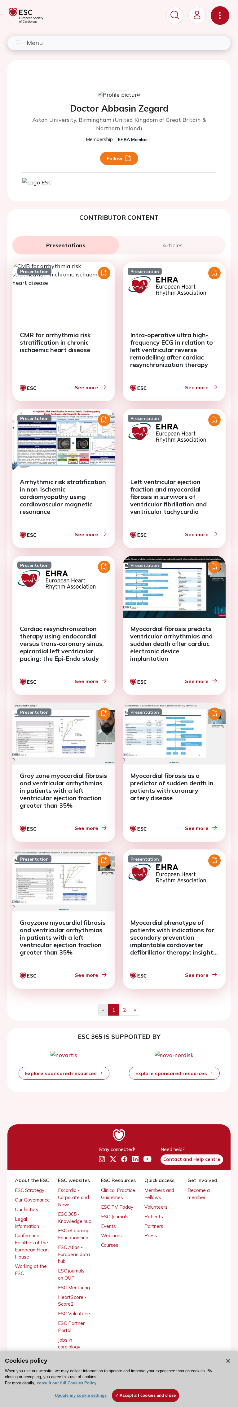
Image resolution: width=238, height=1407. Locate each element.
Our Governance (32, 1200)
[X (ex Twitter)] (113, 1159)
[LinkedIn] (135, 1159)
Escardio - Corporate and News (73, 1197)
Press (150, 1235)
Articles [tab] (172, 245)
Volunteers (156, 1207)
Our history (26, 1209)
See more (86, 387)
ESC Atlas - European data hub (74, 1254)
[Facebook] (124, 1159)
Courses (109, 1245)
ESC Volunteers (74, 1314)
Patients (153, 1217)
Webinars (111, 1235)
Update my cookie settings (81, 1395)
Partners (153, 1226)
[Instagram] (102, 1159)
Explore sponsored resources (61, 1073)
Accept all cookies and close (148, 1395)
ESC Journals (114, 1217)
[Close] (228, 1361)
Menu (35, 42)
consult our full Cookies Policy (66, 1383)
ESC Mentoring (74, 1287)
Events (108, 1226)
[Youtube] (147, 1159)
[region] (119, 1379)
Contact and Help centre (191, 1159)
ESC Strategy (29, 1190)
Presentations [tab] (65, 245)
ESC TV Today (117, 1207)
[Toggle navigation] (220, 15)
